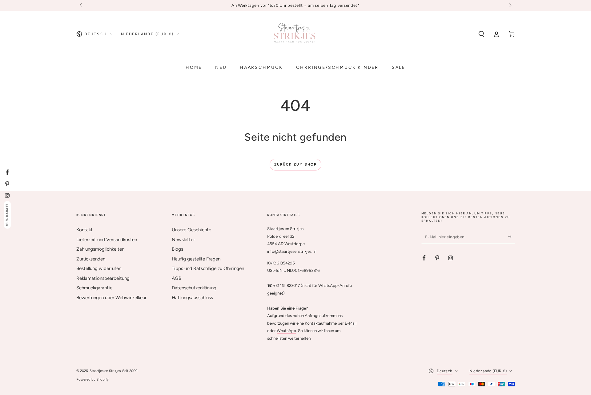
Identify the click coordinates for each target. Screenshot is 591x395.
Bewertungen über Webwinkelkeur (111, 297)
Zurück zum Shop (295, 164)
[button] (481, 34)
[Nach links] (81, 5)
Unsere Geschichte (191, 230)
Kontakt (84, 230)
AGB (176, 278)
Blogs (177, 249)
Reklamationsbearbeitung (103, 278)
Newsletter (183, 239)
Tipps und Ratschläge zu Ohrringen (208, 268)
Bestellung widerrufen (98, 268)
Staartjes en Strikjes (105, 371)
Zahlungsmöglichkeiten (100, 249)
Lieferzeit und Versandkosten (106, 239)
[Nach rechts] (510, 5)
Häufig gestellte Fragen (196, 259)
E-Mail (350, 323)
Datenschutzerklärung (194, 288)
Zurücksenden (90, 259)
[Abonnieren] (511, 236)
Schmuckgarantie (94, 288)
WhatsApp (286, 330)
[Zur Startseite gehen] (295, 34)
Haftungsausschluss (192, 297)
